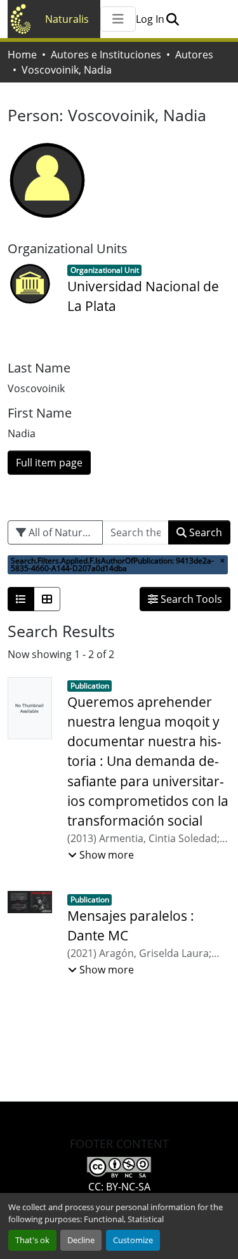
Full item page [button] (49, 463)
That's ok (32, 1240)
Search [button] (204, 532)
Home (22, 55)
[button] (172, 19)
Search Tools (190, 599)
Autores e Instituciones (106, 55)
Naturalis (67, 19)
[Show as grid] (47, 599)
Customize (133, 1240)
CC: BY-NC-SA (119, 1187)
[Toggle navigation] (118, 19)
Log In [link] (150, 19)
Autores (194, 55)
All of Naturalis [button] (62, 532)
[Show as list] (21, 599)
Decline (81, 1240)
